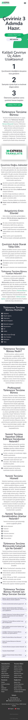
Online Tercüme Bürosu (14, 714)
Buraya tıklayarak (8, 124)
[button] (25, 3)
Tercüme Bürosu (22, 290)
